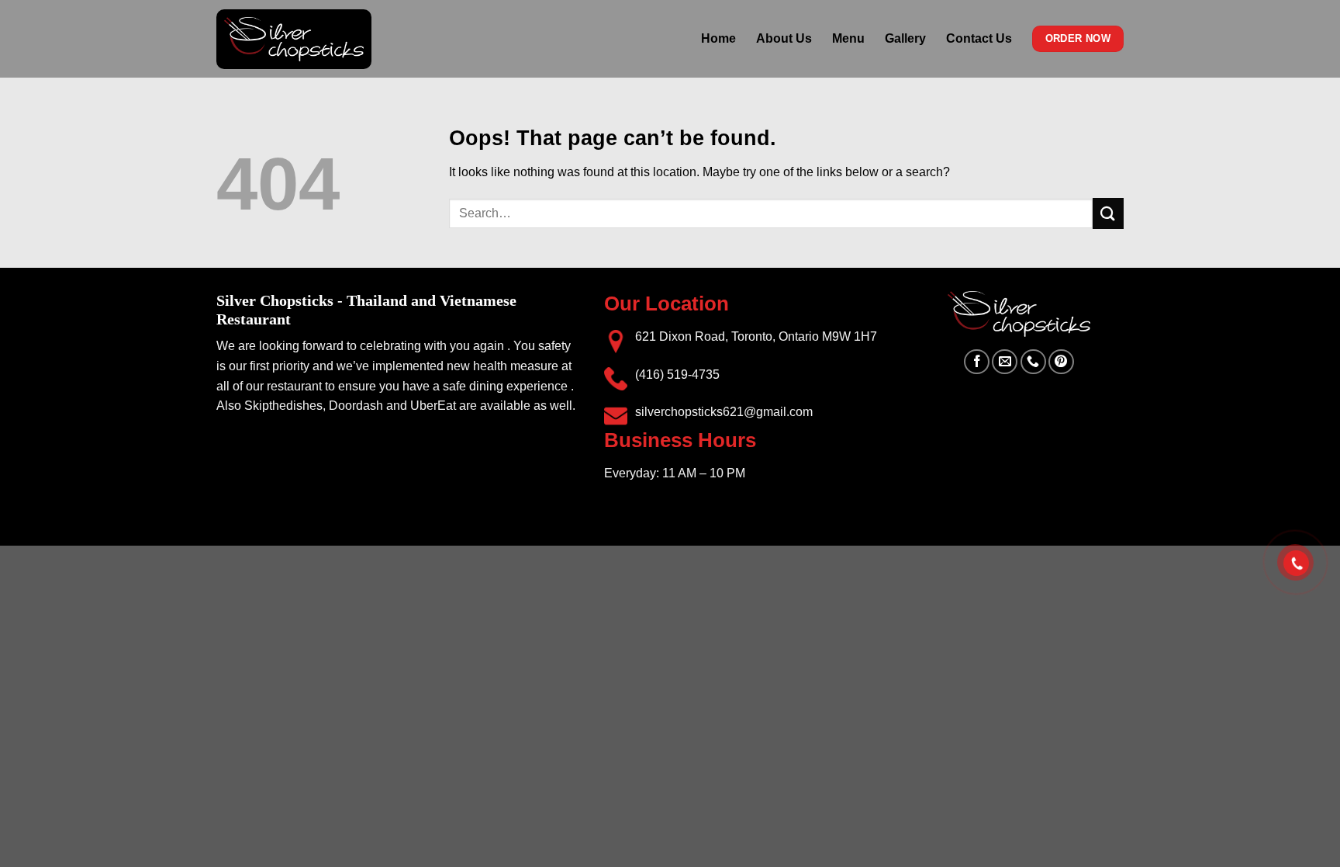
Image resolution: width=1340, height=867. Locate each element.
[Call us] (1033, 362)
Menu (848, 38)
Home (718, 38)
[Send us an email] (1004, 362)
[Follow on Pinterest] (1061, 362)
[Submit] (1108, 213)
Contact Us (979, 38)
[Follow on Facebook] (976, 362)
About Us (784, 38)
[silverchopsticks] (294, 39)
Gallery (905, 38)
